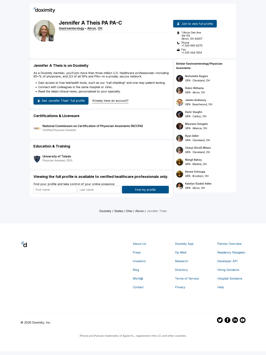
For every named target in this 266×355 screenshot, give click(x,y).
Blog (136, 270)
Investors (139, 261)
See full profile (63, 100)
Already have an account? (110, 100)
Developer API (227, 261)
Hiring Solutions (228, 270)
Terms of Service (187, 278)
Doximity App (184, 244)
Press (137, 252)
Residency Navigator (231, 252)
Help (220, 287)
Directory (181, 270)
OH (100, 28)
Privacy (180, 287)
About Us (139, 244)
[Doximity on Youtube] (243, 320)
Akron (91, 28)
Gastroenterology (71, 28)
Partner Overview (229, 244)
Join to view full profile (197, 24)
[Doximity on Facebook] (227, 320)
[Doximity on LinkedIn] (235, 320)
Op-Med (180, 252)
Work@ (138, 278)
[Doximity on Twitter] (220, 320)
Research (181, 261)
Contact (138, 287)
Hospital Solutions (229, 278)
